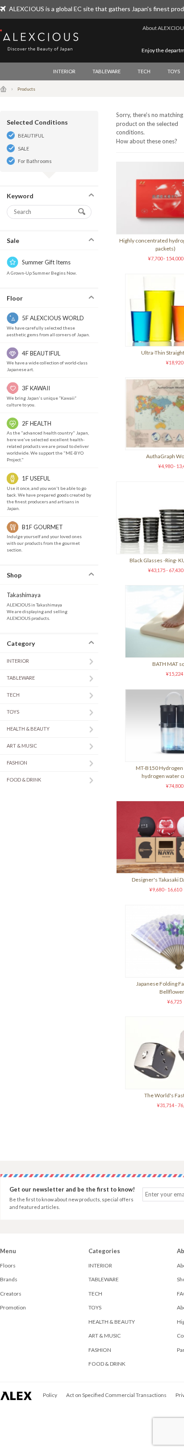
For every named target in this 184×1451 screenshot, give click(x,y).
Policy (50, 1395)
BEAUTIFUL (31, 135)
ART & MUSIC (22, 745)
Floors (8, 1265)
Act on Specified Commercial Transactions (116, 1395)
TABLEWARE (106, 71)
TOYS (13, 712)
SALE (23, 148)
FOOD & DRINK (24, 779)
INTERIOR (64, 71)
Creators (10, 1293)
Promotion (13, 1307)
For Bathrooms (35, 161)
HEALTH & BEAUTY (28, 729)
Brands (8, 1279)
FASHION (17, 762)
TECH (144, 71)
